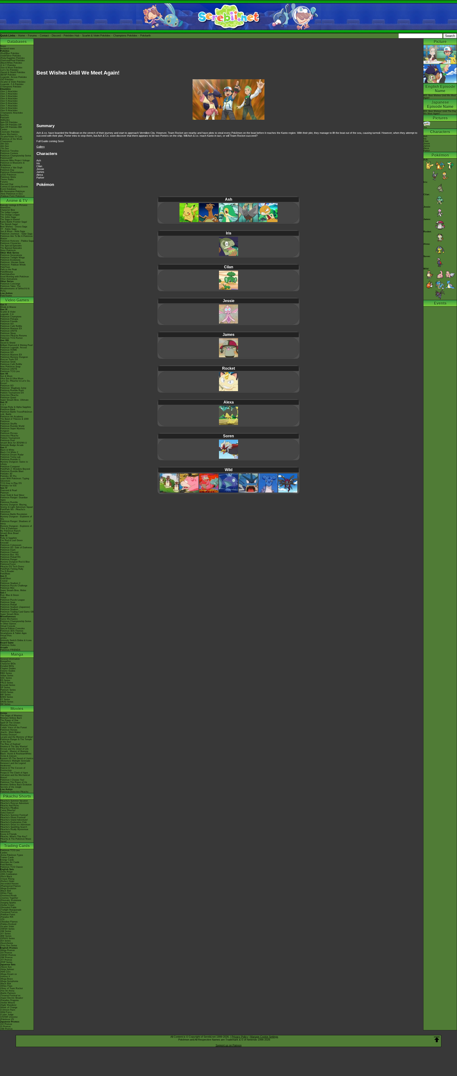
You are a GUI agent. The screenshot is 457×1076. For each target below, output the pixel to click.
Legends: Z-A (7, 314)
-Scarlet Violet (7, 926)
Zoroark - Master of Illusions (14, 751)
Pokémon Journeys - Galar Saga (16, 234)
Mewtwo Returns (8, 725)
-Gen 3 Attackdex (9, 96)
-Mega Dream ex (8, 974)
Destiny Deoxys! (8, 734)
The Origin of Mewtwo (11, 715)
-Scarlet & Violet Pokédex (12, 82)
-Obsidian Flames (9, 922)
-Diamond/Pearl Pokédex (12, 60)
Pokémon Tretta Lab (10, 457)
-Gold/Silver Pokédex (10, 56)
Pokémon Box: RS (9, 554)
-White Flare (6, 893)
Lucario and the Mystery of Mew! (16, 737)
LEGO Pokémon (8, 175)
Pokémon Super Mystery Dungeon (12, 429)
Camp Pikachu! (7, 810)
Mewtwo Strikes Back (11, 718)
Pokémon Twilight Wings (12, 257)
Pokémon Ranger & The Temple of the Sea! (16, 740)
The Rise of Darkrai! (10, 744)
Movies (16, 709)
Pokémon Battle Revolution (13, 514)
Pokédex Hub (71, 35)
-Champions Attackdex (11, 113)
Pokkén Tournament (10, 438)
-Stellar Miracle (7, 1002)
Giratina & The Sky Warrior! (14, 746)
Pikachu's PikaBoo (9, 808)
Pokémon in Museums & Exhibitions (12, 164)
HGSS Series (6, 692)
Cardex (3, 129)
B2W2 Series (6, 697)
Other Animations (8, 279)
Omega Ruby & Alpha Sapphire (15, 407)
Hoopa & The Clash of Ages (14, 773)
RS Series (5, 680)
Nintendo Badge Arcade (12, 445)
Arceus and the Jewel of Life (14, 749)
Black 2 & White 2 (9, 452)
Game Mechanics (9, 134)
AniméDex (5, 207)
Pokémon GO (7, 324)
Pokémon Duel (7, 440)
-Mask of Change (8, 1007)
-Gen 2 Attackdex (9, 94)
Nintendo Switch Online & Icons (16, 640)
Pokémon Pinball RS (10, 557)
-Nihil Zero (5, 972)
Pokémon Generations (11, 255)
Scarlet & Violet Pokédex (96, 35)
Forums (32, 35)
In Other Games (8, 624)
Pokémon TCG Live (10, 371)
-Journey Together (9, 898)
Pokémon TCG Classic (11, 867)
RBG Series (6, 673)
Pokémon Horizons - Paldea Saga (17, 241)
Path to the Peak (8, 269)
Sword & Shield (7, 343)
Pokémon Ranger (8, 559)
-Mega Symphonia (9, 981)
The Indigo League (9, 212)
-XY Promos (6, 960)
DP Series (5, 687)
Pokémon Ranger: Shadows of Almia (15, 522)
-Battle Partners (8, 993)
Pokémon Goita (7, 645)
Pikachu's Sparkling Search (13, 827)
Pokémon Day (7, 170)
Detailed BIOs (7, 666)
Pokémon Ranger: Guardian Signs (14, 498)
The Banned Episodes (11, 248)
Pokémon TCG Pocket (11, 338)
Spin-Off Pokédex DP (10, 125)
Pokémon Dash (7, 550)
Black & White (7, 450)
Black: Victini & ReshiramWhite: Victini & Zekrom (16, 754)
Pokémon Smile (8, 362)
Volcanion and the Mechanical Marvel (15, 776)
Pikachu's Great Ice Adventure (15, 824)
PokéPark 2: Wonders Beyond (15, 469)
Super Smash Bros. (10, 614)
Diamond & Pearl (8, 490)
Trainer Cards (7, 857)
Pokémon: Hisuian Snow (12, 262)
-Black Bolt (5, 891)
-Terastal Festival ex (10, 995)
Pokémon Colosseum (10, 545)
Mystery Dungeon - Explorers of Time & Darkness (16, 527)
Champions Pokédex (125, 35)
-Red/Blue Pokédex (9, 53)
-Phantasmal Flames (10, 886)
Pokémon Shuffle (8, 424)
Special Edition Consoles (12, 628)
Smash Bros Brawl (9, 533)
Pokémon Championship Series (15, 155)
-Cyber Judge (7, 1014)
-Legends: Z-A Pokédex (12, 84)
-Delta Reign (6, 872)
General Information (10, 659)
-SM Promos (6, 957)
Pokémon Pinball (8, 604)
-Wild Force (6, 1012)
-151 (2, 919)
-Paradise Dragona (9, 1000)
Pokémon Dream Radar (12, 454)
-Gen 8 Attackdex (9, 108)
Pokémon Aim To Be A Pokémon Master (16, 237)
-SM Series (5, 931)
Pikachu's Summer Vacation (14, 801)
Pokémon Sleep (8, 333)
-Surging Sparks (8, 903)
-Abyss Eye (6, 967)
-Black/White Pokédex (11, 63)
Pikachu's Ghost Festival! (13, 817)
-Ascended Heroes (9, 883)
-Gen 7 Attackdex (9, 106)
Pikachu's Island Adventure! (14, 820)
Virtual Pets (6, 635)
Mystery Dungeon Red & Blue (15, 562)
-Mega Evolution (8, 888)
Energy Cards (7, 860)
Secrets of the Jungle (10, 787)
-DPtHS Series (7, 938)
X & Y (3, 405)
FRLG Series (6, 683)
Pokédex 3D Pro (8, 476)
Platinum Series (8, 690)
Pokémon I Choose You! (12, 780)
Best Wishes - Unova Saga (13, 226)
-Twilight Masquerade (10, 910)
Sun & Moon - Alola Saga (12, 231)
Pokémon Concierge (10, 284)
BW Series (5, 694)
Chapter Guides (8, 668)
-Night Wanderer (8, 1005)
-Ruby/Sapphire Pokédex (12, 58)
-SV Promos (6, 952)
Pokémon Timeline (9, 151)
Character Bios (7, 210)
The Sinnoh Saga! (9, 224)
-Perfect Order (7, 881)
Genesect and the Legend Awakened (13, 764)
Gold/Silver (5, 578)
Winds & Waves (8, 307)
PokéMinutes (6, 272)
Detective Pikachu (9, 395)
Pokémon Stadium (9, 609)
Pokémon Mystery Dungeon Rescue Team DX (14, 358)
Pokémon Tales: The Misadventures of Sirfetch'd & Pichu (15, 288)
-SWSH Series (7, 929)
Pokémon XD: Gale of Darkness (16, 547)
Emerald (4, 543)
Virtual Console (7, 626)
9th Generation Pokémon (12, 191)
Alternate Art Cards (9, 862)
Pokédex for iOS (8, 485)
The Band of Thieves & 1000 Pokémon (14, 420)
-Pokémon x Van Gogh (11, 167)
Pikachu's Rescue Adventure (14, 803)
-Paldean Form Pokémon (12, 196)
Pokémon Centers (9, 153)
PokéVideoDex (7, 274)
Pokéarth (145, 35)
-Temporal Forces (9, 912)
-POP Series (6, 962)
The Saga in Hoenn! (10, 219)
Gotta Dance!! (7, 813)
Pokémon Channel (9, 552)
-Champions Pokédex (10, 86)
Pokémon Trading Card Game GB (17, 612)
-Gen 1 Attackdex (9, 91)
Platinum (4, 493)
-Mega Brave (6, 979)
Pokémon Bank (7, 409)
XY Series (5, 699)
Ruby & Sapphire (8, 538)
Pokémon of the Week (11, 139)
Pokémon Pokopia (9, 319)
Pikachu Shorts (17, 796)
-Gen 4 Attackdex (9, 98)
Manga (17, 654)
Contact (44, 35)
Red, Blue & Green (9, 595)
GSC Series (6, 678)
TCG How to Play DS (11, 483)
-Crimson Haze (7, 1010)
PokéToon (5, 267)
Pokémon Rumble (9, 502)
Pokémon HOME (8, 350)
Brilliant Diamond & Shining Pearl (16, 345)
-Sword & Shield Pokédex (12, 72)
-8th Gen (4, 146)
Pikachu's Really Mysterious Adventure (14, 830)
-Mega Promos (7, 950)
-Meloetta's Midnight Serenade (15, 761)
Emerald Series (7, 685)
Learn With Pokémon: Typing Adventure (14, 479)
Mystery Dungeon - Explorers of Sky (16, 517)
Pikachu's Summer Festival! (14, 815)
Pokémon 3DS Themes (11, 631)
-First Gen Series (8, 945)
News (3, 46)
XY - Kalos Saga (8, 229)
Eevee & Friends (8, 834)
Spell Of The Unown (10, 723)
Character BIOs (8, 664)
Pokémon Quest (8, 397)
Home (21, 35)
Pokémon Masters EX (11, 328)
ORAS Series (6, 702)
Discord (56, 35)
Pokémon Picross (9, 433)
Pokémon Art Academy (11, 416)
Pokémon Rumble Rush (12, 390)
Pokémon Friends (9, 321)
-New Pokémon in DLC (11, 194)
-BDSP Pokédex (8, 75)
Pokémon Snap (7, 602)
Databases (17, 42)
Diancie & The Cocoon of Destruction (12, 769)
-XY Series (5, 933)
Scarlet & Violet (7, 312)
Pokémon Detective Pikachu (14, 792)
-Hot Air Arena (7, 991)
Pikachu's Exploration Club (13, 822)
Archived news (7, 48)
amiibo (3, 638)
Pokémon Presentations (12, 172)
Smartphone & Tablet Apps (13, 633)
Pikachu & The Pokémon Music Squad (15, 840)
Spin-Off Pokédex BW (11, 127)
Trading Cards (17, 846)
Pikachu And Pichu (9, 805)
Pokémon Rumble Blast (12, 471)
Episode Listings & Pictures (13, 205)
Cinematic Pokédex (10, 132)
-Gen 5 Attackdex (9, 101)
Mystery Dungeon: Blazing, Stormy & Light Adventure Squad (16, 505)
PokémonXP (6, 158)
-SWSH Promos (8, 955)
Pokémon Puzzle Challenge (13, 585)
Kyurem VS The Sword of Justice (16, 758)
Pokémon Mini (7, 588)
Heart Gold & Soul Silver (12, 495)
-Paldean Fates (7, 914)
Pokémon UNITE (8, 331)
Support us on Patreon (229, 1045)
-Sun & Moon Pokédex (11, 67)
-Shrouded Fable (8, 907)
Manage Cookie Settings (264, 1036)
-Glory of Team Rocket (11, 988)
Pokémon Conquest (10, 466)
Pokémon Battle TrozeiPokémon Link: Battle (16, 413)
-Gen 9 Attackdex (9, 110)
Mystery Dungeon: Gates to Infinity (14, 463)
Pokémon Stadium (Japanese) (15, 607)
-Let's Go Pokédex (9, 70)
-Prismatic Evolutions (10, 900)
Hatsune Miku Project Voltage (15, 160)
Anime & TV (17, 201)
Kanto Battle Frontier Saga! (13, 222)
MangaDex (5, 661)
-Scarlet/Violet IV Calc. (11, 136)
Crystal (3, 581)
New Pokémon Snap (10, 366)
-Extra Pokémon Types (11, 855)
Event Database (8, 189)
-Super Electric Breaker (11, 998)
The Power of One (9, 720)
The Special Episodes (11, 245)
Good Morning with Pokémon (14, 276)
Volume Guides (7, 671)
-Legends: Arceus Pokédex (13, 77)
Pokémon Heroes (8, 730)
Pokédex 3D (6, 474)
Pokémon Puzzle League (12, 600)
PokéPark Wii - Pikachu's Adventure (12, 510)
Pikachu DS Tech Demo (12, 566)
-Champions (6, 141)
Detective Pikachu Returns (13, 335)
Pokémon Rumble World (12, 426)
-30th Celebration (8, 874)
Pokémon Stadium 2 (10, 583)
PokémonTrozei (8, 564)
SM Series (5, 704)
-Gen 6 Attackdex (9, 103)
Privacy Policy (240, 1036)
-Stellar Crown (7, 905)
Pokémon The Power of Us (13, 782)
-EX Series (5, 941)
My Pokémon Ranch (10, 531)
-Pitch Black (6, 876)
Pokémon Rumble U (10, 459)
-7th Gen (4, 148)
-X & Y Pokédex (8, 65)
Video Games (17, 300)
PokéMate (5, 574)
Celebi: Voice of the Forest (13, 727)
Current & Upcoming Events (14, 186)
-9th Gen (4, 144)
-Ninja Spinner (7, 969)
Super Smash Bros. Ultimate (14, 400)
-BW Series (5, 936)
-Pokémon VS (7, 1019)
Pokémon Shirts (8, 177)
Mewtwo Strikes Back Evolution (16, 784)
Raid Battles (6, 864)
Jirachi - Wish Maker (10, 732)
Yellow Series (6, 675)
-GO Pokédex (7, 79)
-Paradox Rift (6, 917)
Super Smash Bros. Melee (13, 590)
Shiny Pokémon (8, 250)
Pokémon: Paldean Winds (13, 265)
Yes (425, 127)
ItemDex (4, 115)
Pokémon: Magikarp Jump (13, 388)
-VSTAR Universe (9, 1017)
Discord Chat (6, 184)
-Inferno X (5, 976)
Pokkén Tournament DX (12, 393)
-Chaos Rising (7, 879)
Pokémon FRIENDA (10, 650)
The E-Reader (7, 571)
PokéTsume (6, 295)
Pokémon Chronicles (10, 243)
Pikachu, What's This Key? (13, 836)
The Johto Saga (8, 217)
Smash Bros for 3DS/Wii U (13, 443)
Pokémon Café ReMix (11, 326)
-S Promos (5, 1026)
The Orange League (10, 215)
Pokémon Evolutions (10, 260)
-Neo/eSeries (6, 943)
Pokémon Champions (10, 316)
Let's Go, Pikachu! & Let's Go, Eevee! (15, 382)
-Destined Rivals (8, 895)
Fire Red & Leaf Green (11, 540)
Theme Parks (7, 179)
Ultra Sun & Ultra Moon (11, 378)
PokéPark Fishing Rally (11, 569)
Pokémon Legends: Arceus (13, 347)
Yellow (3, 597)
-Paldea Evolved (8, 924)
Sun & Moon (6, 376)
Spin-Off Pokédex (9, 122)
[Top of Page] (437, 1039)
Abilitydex (5, 120)
